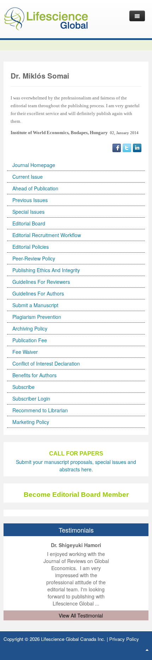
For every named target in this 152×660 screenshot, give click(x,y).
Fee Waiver (25, 351)
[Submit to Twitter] (127, 147)
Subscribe (23, 386)
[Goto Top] (147, 649)
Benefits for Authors (34, 375)
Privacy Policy (124, 639)
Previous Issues (30, 199)
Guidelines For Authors (38, 293)
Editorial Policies (30, 246)
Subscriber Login (31, 398)
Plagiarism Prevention (36, 316)
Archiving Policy (29, 328)
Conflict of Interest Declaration (46, 363)
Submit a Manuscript (35, 305)
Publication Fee (29, 340)
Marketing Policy (30, 421)
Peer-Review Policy (33, 258)
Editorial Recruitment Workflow (46, 235)
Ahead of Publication (35, 188)
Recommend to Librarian (40, 410)
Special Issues (28, 211)
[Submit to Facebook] (116, 147)
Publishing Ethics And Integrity (46, 270)
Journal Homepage (33, 164)
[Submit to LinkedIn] (137, 147)
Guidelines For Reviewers (41, 281)
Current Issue (27, 176)
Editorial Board (28, 223)
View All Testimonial (81, 615)
